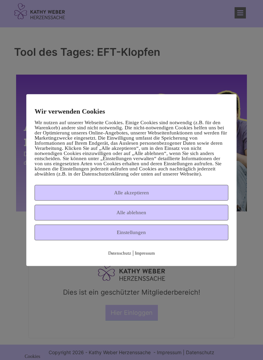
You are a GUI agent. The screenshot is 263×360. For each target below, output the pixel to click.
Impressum (145, 253)
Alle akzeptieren (131, 192)
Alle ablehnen (131, 212)
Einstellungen (131, 232)
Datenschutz (119, 253)
